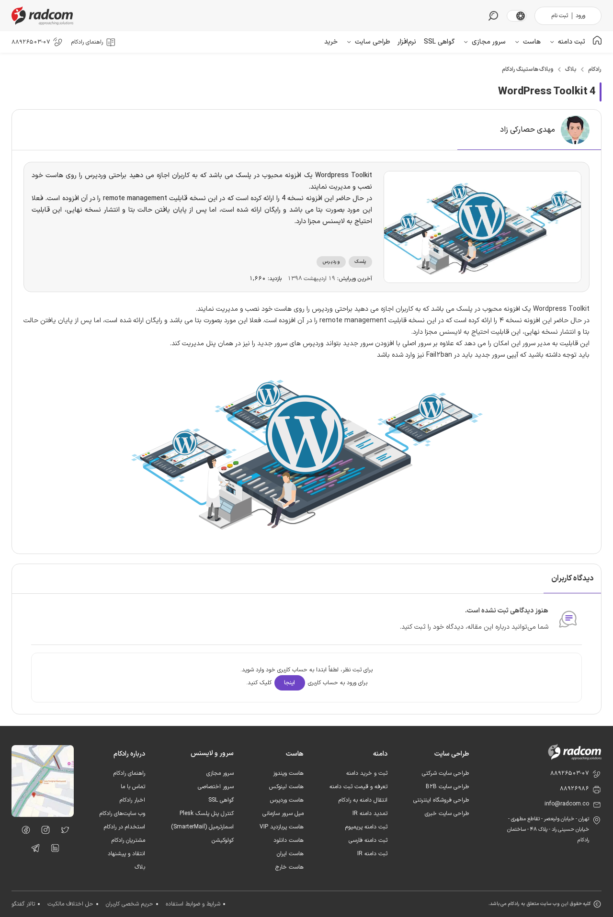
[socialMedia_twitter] (62, 832)
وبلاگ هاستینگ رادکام (528, 69)
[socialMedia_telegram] (33, 850)
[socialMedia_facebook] (23, 832)
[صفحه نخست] (597, 42)
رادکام (595, 69)
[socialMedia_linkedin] (52, 850)
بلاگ (571, 69)
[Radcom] (44, 15)
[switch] (521, 15)
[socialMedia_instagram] (43, 832)
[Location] (42, 815)
